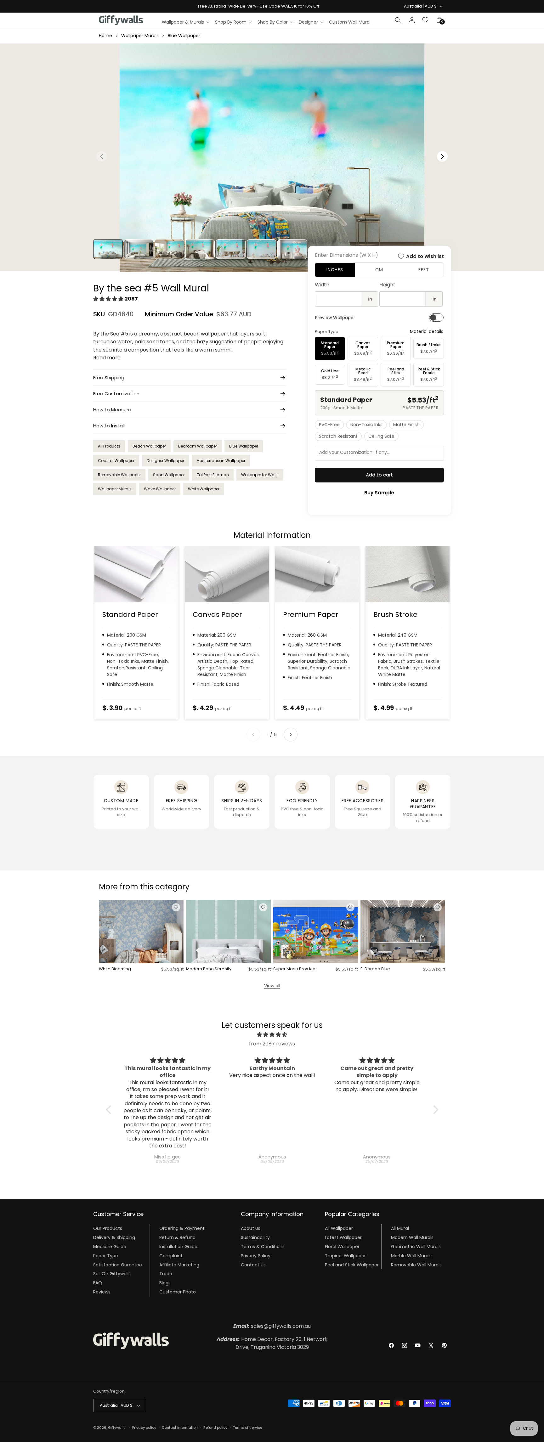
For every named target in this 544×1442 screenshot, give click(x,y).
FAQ (97, 1283)
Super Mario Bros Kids (295, 969)
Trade (165, 1273)
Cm (379, 270)
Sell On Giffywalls (112, 1273)
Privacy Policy (255, 1256)
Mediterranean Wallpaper (220, 460)
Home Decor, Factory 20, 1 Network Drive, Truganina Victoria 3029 (272, 1343)
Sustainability (255, 1237)
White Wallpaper (203, 489)
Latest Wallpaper (343, 1237)
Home (105, 35)
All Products (109, 446)
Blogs (165, 1283)
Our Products (107, 1228)
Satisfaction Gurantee (117, 1264)
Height (387, 284)
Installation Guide (178, 1246)
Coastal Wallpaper (116, 460)
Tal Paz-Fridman (213, 474)
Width (322, 284)
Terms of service (247, 1427)
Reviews (101, 1292)
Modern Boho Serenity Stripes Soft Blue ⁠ (208, 969)
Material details (426, 331)
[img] (272, 1034)
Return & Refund (177, 1237)
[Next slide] (291, 734)
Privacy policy (144, 1427)
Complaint (171, 1256)
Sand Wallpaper (168, 474)
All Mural (400, 1228)
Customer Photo (177, 1292)
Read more (107, 357)
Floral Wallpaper (342, 1246)
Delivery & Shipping (114, 1237)
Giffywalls (117, 1427)
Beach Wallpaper (149, 446)
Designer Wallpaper (165, 460)
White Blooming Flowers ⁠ (115, 969)
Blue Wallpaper (184, 35)
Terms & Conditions (263, 1246)
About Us (250, 1228)
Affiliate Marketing (179, 1264)
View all (272, 986)
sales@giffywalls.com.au (272, 1326)
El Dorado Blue (375, 969)
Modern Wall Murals (412, 1237)
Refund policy (215, 1427)
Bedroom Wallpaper (197, 446)
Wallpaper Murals (140, 35)
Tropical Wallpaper (345, 1256)
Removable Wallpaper (119, 474)
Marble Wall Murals (411, 1256)
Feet (423, 270)
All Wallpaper (339, 1228)
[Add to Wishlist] (176, 907)
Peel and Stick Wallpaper (352, 1264)
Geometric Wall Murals (416, 1246)
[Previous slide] (253, 734)
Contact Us (253, 1264)
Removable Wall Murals (416, 1264)
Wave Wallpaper (160, 489)
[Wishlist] (426, 20)
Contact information (180, 1427)
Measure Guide (109, 1246)
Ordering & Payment (182, 1228)
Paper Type (105, 1256)
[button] (185, 22)
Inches (334, 270)
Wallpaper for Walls (260, 474)
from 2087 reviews (272, 1043)
